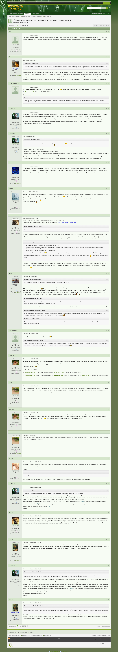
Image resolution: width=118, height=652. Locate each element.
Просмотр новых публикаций (99, 13)
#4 (107, 108)
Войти (101, 2)
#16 (107, 483)
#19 (107, 565)
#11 (107, 355)
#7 (107, 188)
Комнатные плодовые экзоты (14, 635)
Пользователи (36, 13)
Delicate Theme (10, 650)
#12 (107, 382)
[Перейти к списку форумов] (15, 8)
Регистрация (106, 2)
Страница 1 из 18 (12, 25)
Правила (94, 635)
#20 (107, 599)
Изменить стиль (14, 638)
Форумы (27, 13)
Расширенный (109, 7)
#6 (107, 162)
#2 (107, 56)
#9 (107, 273)
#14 (107, 432)
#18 (107, 539)
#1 (107, 31)
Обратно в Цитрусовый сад (103, 626)
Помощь (22, 638)
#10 (107, 330)
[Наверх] (59, 638)
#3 (107, 83)
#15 (107, 458)
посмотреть (18, 75)
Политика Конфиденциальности (103, 635)
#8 (107, 215)
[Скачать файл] (23, 91)
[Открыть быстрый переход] (108, 14)
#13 (107, 409)
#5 (107, 133)
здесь (82, 501)
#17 (107, 512)
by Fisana (16, 650)
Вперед (24, 25)
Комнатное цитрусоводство (16, 13)
